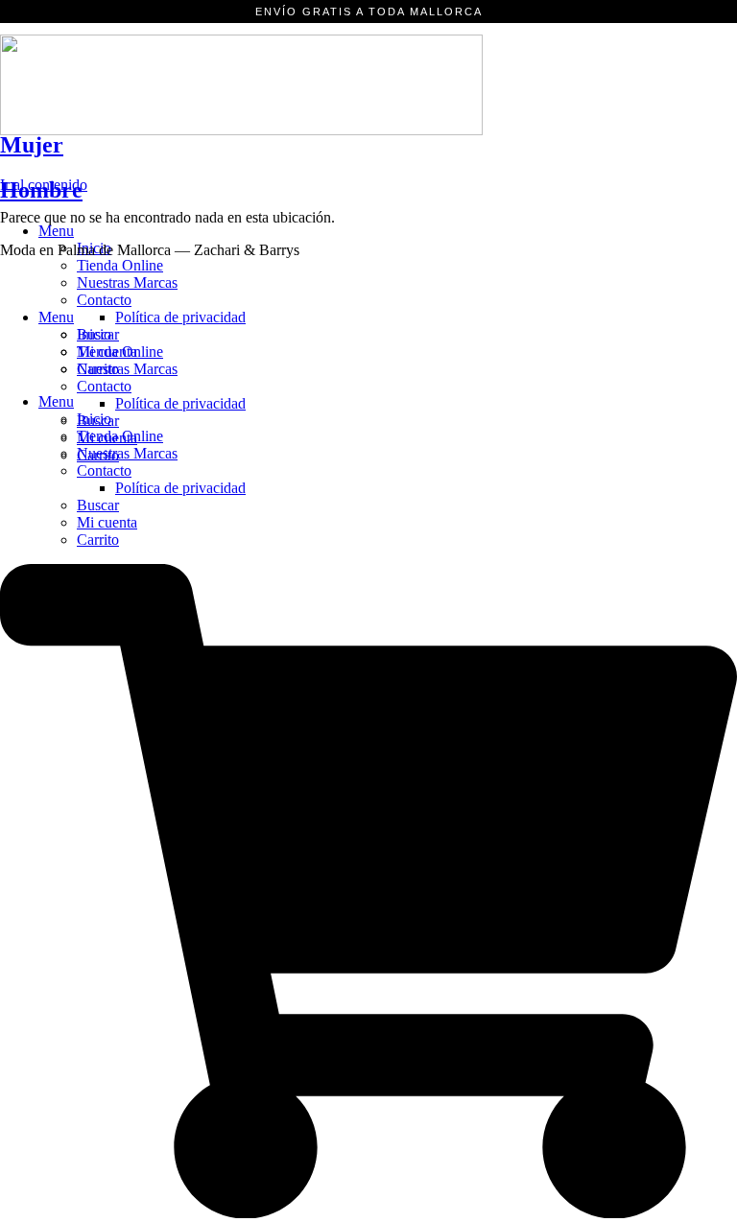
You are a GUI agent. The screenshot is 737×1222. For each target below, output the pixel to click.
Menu (56, 231)
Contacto (104, 470)
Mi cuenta (107, 522)
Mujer (31, 144)
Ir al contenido (43, 184)
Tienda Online (120, 265)
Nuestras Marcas (127, 282)
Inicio (94, 334)
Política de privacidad (180, 488)
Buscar (98, 505)
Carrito (98, 539)
